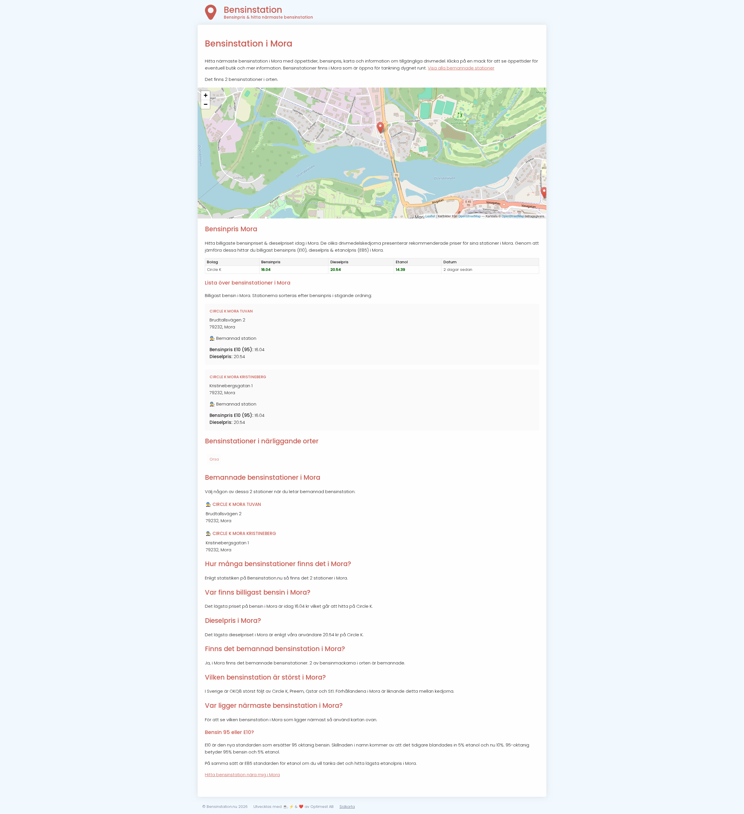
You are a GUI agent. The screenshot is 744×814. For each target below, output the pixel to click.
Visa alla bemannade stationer (461, 68)
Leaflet (430, 216)
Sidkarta (347, 806)
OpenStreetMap (469, 216)
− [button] (206, 104)
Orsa (214, 459)
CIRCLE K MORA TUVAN (231, 311)
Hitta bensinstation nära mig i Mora (242, 775)
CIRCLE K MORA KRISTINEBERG (238, 377)
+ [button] (206, 95)
